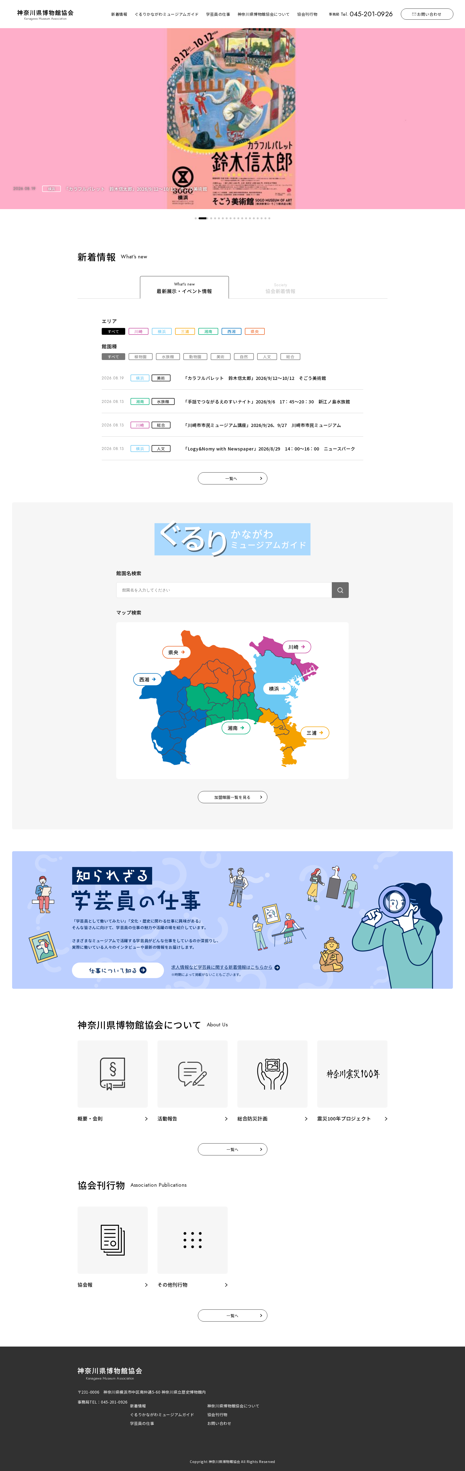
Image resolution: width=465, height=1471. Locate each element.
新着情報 (119, 14)
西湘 (231, 331)
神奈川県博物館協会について (264, 14)
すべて (113, 331)
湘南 (208, 331)
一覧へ (231, 478)
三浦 (185, 331)
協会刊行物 (307, 14)
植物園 (140, 357)
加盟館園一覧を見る (232, 797)
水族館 (168, 357)
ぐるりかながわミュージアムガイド (167, 14)
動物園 (195, 357)
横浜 (162, 331)
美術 (221, 357)
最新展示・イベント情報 (184, 290)
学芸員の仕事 (218, 14)
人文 (267, 357)
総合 (290, 357)
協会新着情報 (280, 290)
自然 (244, 357)
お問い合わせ (429, 14)
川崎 (138, 331)
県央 (255, 331)
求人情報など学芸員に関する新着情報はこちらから (221, 967)
